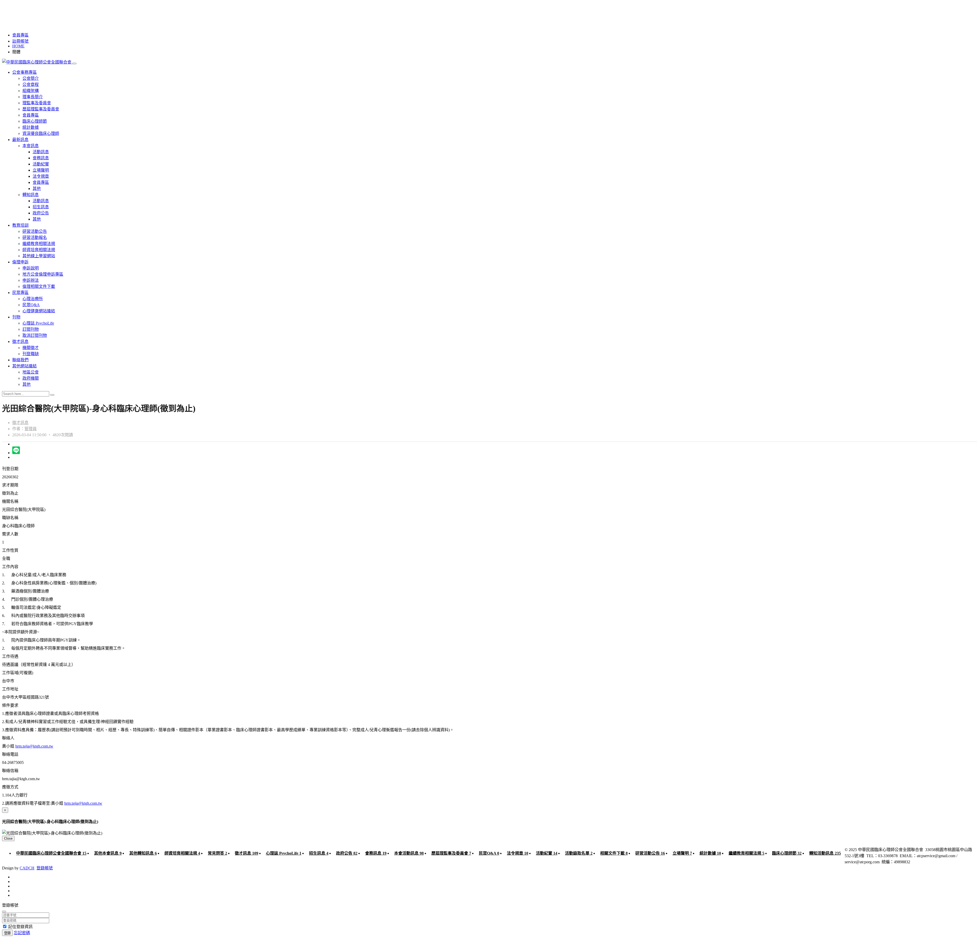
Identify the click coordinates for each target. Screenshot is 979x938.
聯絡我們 (20, 360)
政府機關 (30, 378)
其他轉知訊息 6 (143, 853)
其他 (37, 188)
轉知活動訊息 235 (825, 853)
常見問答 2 (217, 853)
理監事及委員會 (36, 103)
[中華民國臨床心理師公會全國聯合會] (37, 62)
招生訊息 (41, 207)
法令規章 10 (517, 853)
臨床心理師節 (34, 121)
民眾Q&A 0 (489, 853)
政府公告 (41, 213)
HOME (18, 46)
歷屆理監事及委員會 (40, 109)
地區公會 (30, 372)
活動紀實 (41, 164)
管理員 (30, 429)
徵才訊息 (20, 341)
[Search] (52, 395)
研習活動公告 (34, 231)
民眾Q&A (31, 305)
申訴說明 (30, 268)
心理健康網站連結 (38, 311)
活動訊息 (41, 152)
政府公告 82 (346, 853)
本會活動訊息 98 (409, 853)
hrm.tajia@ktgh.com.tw (34, 746)
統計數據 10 (710, 853)
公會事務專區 (24, 72)
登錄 (7, 933)
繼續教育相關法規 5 (746, 853)
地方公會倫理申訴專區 (42, 274)
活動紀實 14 (546, 853)
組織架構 (30, 90)
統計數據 (30, 127)
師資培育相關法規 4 (182, 853)
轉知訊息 (30, 194)
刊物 (16, 317)
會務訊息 (41, 158)
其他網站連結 (24, 366)
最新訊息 (20, 139)
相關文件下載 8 (614, 853)
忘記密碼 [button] (22, 933)
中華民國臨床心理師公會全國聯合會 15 (51, 853)
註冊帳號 (20, 41)
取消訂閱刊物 (34, 335)
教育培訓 (20, 225)
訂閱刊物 (30, 329)
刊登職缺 (30, 354)
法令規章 (41, 176)
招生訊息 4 (318, 853)
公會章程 (30, 84)
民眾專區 (20, 292)
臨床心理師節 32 (787, 853)
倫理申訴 (20, 262)
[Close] (4, 911)
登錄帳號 (44, 868)
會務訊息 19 (376, 853)
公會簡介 (30, 78)
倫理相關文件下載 (38, 286)
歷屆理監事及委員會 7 (451, 853)
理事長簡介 (32, 97)
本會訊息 (30, 146)
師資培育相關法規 (38, 250)
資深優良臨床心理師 (40, 133)
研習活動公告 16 (650, 853)
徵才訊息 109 (246, 853)
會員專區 (20, 35)
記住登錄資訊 (20, 926)
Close (8, 838)
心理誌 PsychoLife (38, 323)
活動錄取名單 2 (578, 853)
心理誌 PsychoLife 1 (283, 853)
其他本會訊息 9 (108, 853)
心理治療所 (32, 299)
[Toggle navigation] (74, 63)
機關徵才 (30, 347)
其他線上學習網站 (38, 256)
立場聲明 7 (682, 853)
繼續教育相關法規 (38, 243)
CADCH (27, 868)
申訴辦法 (30, 280)
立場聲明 (41, 170)
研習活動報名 (34, 237)
